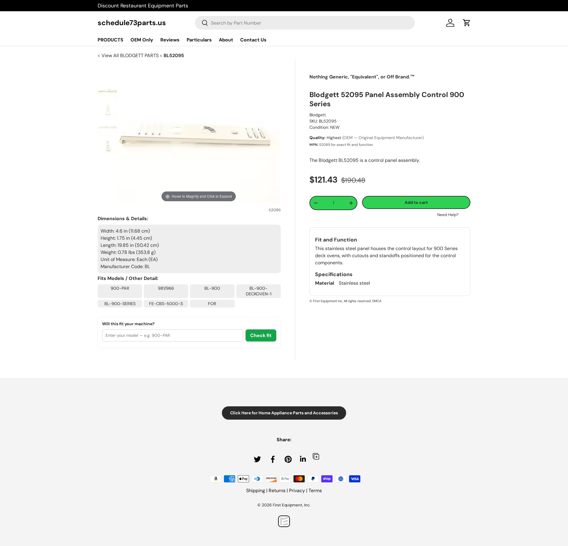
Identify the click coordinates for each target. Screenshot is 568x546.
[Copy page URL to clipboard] (316, 456)
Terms (315, 490)
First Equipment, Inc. (292, 505)
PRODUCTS (110, 40)
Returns (277, 490)
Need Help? (448, 214)
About (226, 40)
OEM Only (141, 40)
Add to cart (416, 202)
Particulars (199, 40)
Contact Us (253, 40)
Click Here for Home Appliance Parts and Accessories (284, 412)
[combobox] (305, 23)
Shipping (255, 490)
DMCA (376, 301)
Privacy (297, 490)
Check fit (261, 335)
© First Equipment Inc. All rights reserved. (340, 301)
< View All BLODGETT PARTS (129, 55)
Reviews (170, 40)
